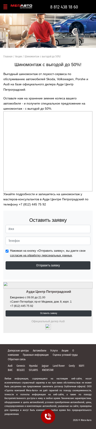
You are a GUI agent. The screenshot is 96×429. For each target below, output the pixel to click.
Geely (72, 365)
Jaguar (45, 365)
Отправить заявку (48, 265)
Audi (10, 365)
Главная (8, 56)
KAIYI (81, 365)
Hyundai (33, 365)
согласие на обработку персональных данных (41, 255)
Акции (18, 56)
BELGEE (21, 370)
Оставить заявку (48, 313)
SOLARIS (33, 370)
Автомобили (39, 350)
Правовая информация (36, 354)
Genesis (21, 365)
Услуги (54, 350)
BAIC (10, 370)
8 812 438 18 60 (64, 7)
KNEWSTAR (48, 370)
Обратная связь (17, 359)
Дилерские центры (18, 350)
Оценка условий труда (65, 354)
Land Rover (59, 365)
